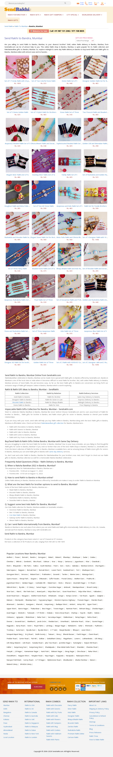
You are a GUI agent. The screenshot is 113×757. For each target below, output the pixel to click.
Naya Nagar (49, 656)
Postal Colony (66, 578)
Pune (5, 723)
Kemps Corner (71, 596)
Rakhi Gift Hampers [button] (53, 15)
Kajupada (59, 656)
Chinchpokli (19, 600)
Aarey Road (20, 626)
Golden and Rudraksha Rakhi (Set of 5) (97, 300)
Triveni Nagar (58, 608)
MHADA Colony (26, 664)
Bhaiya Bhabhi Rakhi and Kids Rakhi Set (71, 268)
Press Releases (95, 732)
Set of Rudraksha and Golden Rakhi (96, 175)
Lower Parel (56, 570)
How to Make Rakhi (96, 739)
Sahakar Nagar (27, 583)
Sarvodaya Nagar (54, 617)
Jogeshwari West (13, 583)
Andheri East (79, 578)
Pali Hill (33, 638)
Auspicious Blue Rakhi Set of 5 (95, 331)
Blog (91, 729)
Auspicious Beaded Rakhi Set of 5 (17, 143)
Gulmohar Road (77, 621)
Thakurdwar (35, 608)
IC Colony (30, 587)
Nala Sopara (11, 570)
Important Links (97, 701)
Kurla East (20, 630)
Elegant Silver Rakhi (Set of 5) (17, 175)
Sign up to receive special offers (23, 682)
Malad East (52, 583)
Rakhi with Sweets (53, 709)
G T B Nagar (40, 660)
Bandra (33, 557)
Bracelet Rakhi (17, 402)
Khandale (80, 647)
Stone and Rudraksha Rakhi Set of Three (20, 331)
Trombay (10, 630)
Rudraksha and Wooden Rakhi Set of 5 (19, 237)
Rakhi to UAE (30, 719)
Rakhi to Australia (31, 716)
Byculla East (30, 630)
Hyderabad (7, 726)
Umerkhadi (64, 621)
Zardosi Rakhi (73, 726)
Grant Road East (13, 596)
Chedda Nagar (97, 608)
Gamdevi (20, 604)
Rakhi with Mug (52, 726)
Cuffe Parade (54, 578)
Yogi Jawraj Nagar (45, 600)
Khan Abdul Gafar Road (65, 647)
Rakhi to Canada (31, 712)
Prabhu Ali (90, 578)
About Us (92, 705)
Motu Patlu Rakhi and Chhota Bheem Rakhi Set (73, 237)
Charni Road (93, 634)
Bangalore (7, 712)
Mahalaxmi (72, 626)
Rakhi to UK (29, 709)
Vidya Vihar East (54, 591)
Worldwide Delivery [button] (91, 15)
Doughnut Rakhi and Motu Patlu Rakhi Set (20, 206)
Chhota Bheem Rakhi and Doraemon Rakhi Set (47, 143)
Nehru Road (91, 617)
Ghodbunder (68, 660)
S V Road (91, 583)
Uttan (87, 621)
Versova (24, 574)
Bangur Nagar (60, 626)
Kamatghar (77, 643)
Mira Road (37, 561)
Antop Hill (81, 604)
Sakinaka (75, 566)
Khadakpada (49, 647)
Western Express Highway (65, 600)
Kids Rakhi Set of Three (69, 331)
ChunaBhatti (11, 656)
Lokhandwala (87, 638)
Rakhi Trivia (93, 736)
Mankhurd (31, 621)
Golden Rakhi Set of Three (43, 362)
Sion (61, 566)
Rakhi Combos (53, 701)
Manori (92, 660)
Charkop (74, 613)
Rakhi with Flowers (53, 719)
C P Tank (53, 630)
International (32, 701)
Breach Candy (92, 587)
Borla (60, 583)
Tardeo (64, 574)
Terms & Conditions (96, 725)
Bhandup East (30, 600)
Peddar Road (12, 638)
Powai (17, 557)
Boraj (58, 634)
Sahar (80, 626)
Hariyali (9, 651)
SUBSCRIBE (38, 687)
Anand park (41, 591)
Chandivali (95, 561)
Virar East (10, 591)
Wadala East (53, 621)
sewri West (85, 630)
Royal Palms (38, 626)
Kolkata (6, 719)
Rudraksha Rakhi (74, 730)
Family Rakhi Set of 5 (69, 175)
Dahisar (46, 561)
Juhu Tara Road (50, 643)
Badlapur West (61, 604)
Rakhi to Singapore (32, 723)
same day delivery (56, 451)
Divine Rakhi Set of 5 (69, 81)
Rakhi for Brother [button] (17, 15)
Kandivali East (68, 570)
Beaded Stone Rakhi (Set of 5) (43, 268)
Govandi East (20, 621)
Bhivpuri (76, 630)
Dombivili (27, 561)
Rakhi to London (31, 737)
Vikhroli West (11, 587)
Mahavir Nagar (56, 651)
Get (90, 3)
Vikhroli (18, 561)
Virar (53, 561)
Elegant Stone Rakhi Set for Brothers (44, 237)
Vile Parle (27, 566)
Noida (5, 734)
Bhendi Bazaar (68, 634)
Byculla (21, 587)
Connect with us (57, 685)
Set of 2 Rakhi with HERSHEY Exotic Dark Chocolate (76, 362)
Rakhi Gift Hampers (53, 723)
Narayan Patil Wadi (14, 660)
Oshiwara (10, 617)
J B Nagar (18, 651)
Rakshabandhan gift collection (52, 423)
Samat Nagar (41, 587)
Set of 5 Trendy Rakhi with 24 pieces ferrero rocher (24, 81)
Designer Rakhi (73, 716)
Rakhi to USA (29, 705)
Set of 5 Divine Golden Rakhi (17, 112)
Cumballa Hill (40, 583)
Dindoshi (21, 613)
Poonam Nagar (83, 600)
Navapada (69, 656)
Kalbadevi (97, 591)
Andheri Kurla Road (38, 596)
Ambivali (67, 587)
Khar (87, 561)
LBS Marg (98, 638)
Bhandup (66, 557)
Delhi (5, 709)
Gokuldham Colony (54, 638)
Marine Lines (75, 574)
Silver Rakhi (72, 709)
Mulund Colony (12, 664)
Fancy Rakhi (72, 705)
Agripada (19, 617)
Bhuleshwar (30, 617)
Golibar (41, 638)
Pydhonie (98, 626)
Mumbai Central (87, 566)
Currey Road (28, 660)
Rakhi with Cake (52, 716)
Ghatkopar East (88, 570)
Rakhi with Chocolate (54, 705)
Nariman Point (71, 608)
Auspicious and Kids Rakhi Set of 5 (69, 206)
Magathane (67, 638)
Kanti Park (45, 651)
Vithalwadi (52, 596)
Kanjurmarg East (20, 647)
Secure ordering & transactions (90, 682)
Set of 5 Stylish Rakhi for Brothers (43, 112)
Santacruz (68, 561)
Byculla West (43, 630)
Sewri (29, 626)
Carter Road (23, 638)
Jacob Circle (41, 621)
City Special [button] (72, 15)
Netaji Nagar (80, 617)
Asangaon (30, 604)
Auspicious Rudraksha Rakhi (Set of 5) (19, 300)
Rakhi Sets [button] (35, 15)
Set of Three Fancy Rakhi (17, 268)
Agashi (91, 596)
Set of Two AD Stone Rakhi (43, 206)
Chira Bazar (81, 651)
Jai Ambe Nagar (65, 643)
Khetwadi (88, 626)
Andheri (9, 557)
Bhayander (17, 566)
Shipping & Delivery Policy (99, 709)
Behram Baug (84, 608)
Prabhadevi (46, 574)
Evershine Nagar (55, 587)
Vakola (96, 613)
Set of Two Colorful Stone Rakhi (43, 81)
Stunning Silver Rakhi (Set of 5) (43, 175)
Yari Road (83, 596)
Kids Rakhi (71, 712)
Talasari (51, 634)
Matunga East (87, 574)
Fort (77, 570)
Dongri (60, 596)
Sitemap (92, 722)
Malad (50, 557)
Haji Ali (82, 613)
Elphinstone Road (54, 660)
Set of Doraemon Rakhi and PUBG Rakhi (71, 300)
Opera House (12, 578)
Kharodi (39, 604)
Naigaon (21, 570)
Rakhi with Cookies (53, 730)
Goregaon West (13, 574)
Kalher (9, 647)
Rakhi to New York (32, 734)
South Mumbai (45, 566)
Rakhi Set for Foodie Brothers (95, 206)
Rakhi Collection (76, 701)
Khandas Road (91, 647)
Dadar (85, 557)
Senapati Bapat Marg (15, 634)
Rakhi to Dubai (30, 730)
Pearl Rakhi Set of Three (43, 300)
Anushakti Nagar (79, 583)
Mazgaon (25, 596)
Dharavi (68, 583)
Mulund (58, 557)
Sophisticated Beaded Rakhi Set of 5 (70, 143)
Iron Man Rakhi (15, 515)
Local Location (8, 737)
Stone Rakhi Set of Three (69, 112)
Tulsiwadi (30, 613)
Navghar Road (36, 656)
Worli (8, 566)
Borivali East (31, 570)
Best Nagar (46, 608)
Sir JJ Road (29, 634)
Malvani (9, 600)
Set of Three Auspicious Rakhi (43, 331)
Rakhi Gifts (13, 20)
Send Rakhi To (10, 701)
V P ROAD (40, 613)
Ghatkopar (76, 557)
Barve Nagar (23, 608)
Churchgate (99, 566)
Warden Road (96, 600)
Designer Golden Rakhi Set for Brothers (98, 81)
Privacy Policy (94, 712)
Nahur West (92, 651)
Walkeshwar (68, 617)
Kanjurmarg (48, 604)
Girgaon (34, 578)
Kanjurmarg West (36, 647)
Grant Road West (69, 591)
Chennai (6, 716)
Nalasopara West (82, 656)
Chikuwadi (42, 578)
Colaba (92, 557)
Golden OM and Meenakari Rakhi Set (96, 143)
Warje (60, 561)
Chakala (49, 613)
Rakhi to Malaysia (31, 726)
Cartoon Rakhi (73, 737)
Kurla (68, 566)
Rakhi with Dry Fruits (54, 712)
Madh (90, 613)
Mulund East (34, 574)
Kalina (35, 566)
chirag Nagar (69, 651)
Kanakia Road (37, 643)
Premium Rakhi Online (76, 734)
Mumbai (6, 705)
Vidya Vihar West (84, 591)
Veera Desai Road (62, 613)
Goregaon (42, 557)
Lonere (77, 638)
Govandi (56, 574)
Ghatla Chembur (81, 660)
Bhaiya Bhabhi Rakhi (75, 719)
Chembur (10, 561)
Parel (55, 566)
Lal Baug (49, 626)
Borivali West (44, 570)
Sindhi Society (40, 634)
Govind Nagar (97, 621)
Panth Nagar (81, 634)
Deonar (9, 621)
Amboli (72, 604)
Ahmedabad (7, 730)
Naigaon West (23, 656)
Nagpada (10, 626)
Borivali (25, 557)
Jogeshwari (79, 561)
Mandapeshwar (78, 587)
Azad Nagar (11, 613)
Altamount (10, 604)
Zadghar (100, 596)
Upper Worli (11, 608)
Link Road (26, 643)
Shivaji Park (24, 578)
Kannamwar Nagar (31, 651)
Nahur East (41, 617)
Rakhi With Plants (52, 739)
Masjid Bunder (64, 630)
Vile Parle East (28, 591)
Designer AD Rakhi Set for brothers (18, 362)
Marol (19, 591)
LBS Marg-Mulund (13, 643)
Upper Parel (91, 604)
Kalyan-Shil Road (90, 643)
